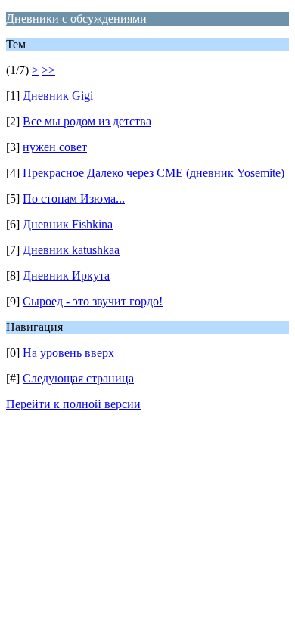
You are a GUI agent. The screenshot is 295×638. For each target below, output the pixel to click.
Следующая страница (78, 378)
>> (48, 69)
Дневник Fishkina (68, 224)
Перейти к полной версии (73, 404)
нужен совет (55, 147)
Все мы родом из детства (87, 121)
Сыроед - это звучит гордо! (93, 301)
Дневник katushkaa (71, 249)
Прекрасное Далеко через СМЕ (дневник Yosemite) (153, 172)
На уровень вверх (68, 352)
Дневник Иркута (66, 275)
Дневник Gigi (58, 95)
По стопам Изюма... (74, 198)
